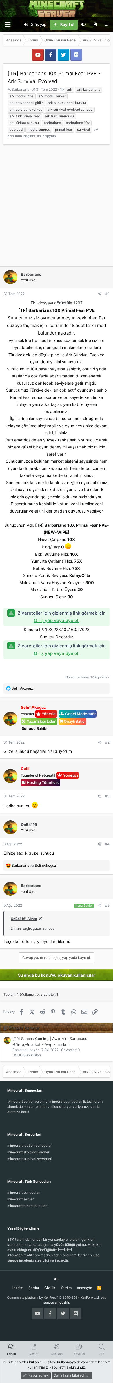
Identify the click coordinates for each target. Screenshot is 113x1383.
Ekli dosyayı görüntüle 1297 (57, 302)
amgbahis (62, 1302)
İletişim (17, 1288)
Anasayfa (84, 1288)
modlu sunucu (39, 129)
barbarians (52, 123)
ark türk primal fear (25, 116)
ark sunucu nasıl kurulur (67, 103)
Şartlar (33, 1288)
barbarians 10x (78, 123)
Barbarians (20, 89)
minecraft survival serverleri (29, 1159)
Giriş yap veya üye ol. (56, 620)
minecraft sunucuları (23, 1192)
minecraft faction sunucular (29, 1145)
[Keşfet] (95, 24)
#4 (107, 844)
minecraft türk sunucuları (27, 1206)
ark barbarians (88, 89)
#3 (107, 796)
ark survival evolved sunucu (70, 109)
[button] (7, 24)
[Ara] (106, 24)
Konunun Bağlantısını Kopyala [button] (32, 136)
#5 (107, 905)
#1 (107, 294)
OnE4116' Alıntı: (24, 919)
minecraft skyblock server (28, 1152)
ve (34, 865)
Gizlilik (49, 1288)
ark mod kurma (22, 96)
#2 (107, 742)
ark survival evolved (26, 109)
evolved (16, 129)
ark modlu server (52, 96)
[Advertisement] (56, 206)
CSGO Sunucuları (26, 1055)
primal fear (63, 129)
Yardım (66, 1288)
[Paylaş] (99, 293)
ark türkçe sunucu (24, 123)
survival (83, 129)
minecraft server (20, 1199)
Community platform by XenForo (53, 1297)
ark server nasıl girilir (26, 103)
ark (69, 89)
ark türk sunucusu (59, 116)
